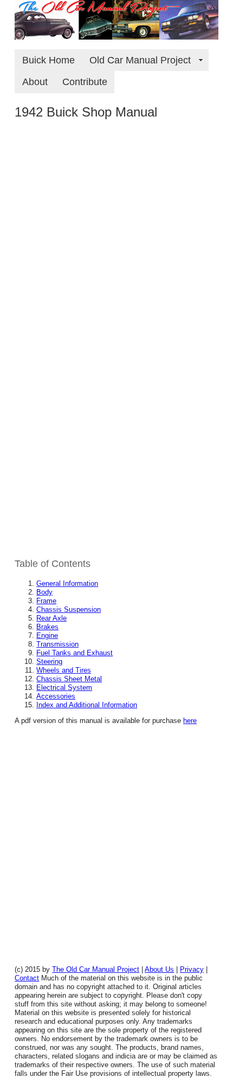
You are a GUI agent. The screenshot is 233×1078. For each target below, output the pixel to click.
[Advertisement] (116, 247)
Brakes (47, 627)
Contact (27, 978)
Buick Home (48, 60)
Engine (47, 635)
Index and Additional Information (86, 705)
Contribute (84, 81)
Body (44, 592)
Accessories (55, 696)
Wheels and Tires (63, 670)
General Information (67, 583)
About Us (159, 969)
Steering (49, 661)
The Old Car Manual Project (95, 969)
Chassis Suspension (68, 609)
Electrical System (64, 687)
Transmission (57, 644)
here (190, 720)
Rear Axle (51, 618)
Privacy (192, 969)
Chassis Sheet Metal (69, 679)
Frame (46, 601)
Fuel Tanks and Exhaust (74, 653)
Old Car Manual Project (145, 60)
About (35, 81)
